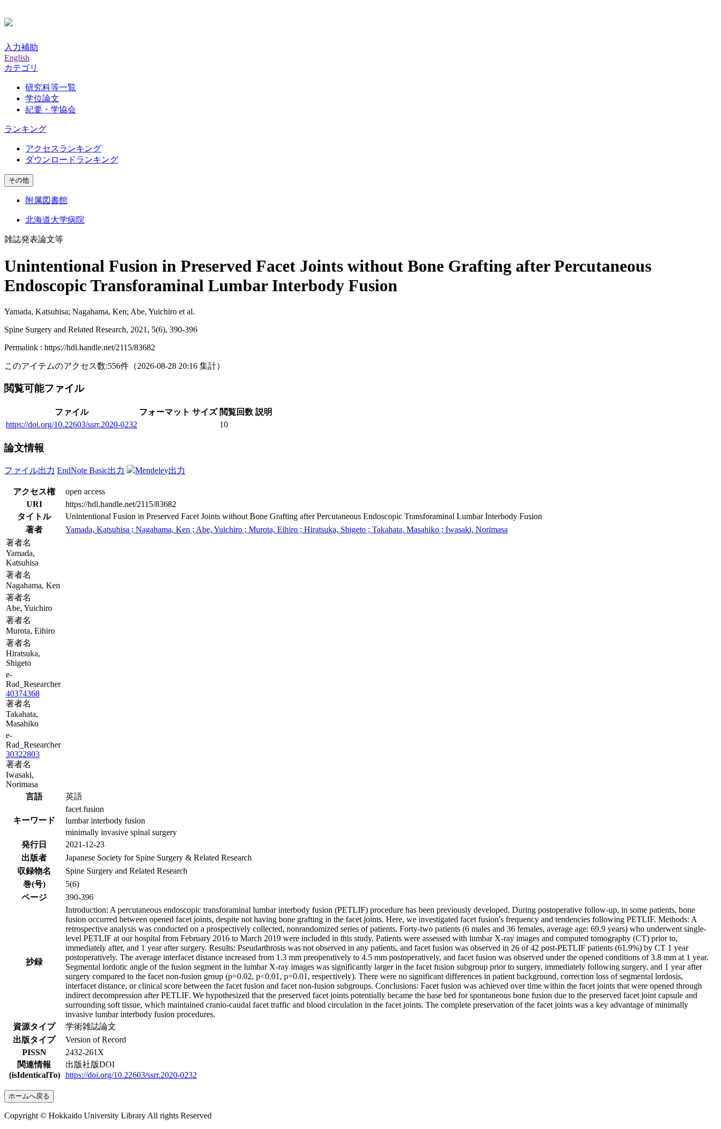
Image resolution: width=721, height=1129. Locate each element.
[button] (21, 67)
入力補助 (21, 47)
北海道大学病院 (54, 219)
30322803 (23, 754)
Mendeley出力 (160, 470)
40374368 (23, 693)
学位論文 (42, 98)
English (17, 57)
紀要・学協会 (50, 109)
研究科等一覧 (50, 87)
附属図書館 (46, 200)
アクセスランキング (63, 148)
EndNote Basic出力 (91, 470)
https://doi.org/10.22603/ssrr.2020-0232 (71, 424)
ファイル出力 (29, 470)
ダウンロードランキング (71, 159)
